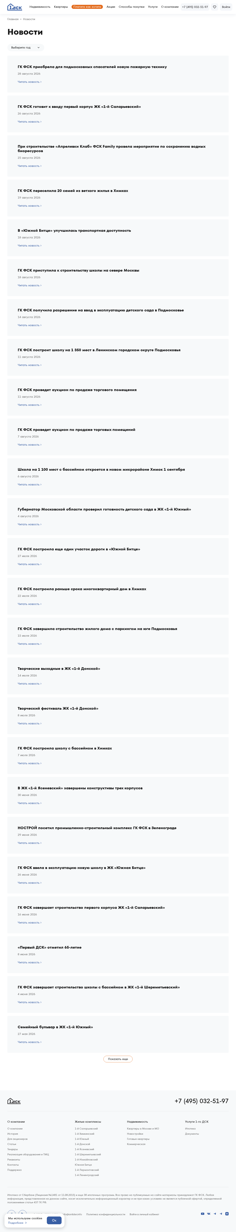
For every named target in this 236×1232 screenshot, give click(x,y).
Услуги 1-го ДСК (197, 1122)
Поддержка (14, 1170)
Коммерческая (136, 1144)
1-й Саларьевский (86, 1128)
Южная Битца (83, 1165)
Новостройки (135, 1134)
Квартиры (61, 7)
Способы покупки (131, 7)
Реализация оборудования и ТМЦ (28, 1154)
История (12, 1134)
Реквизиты (13, 1159)
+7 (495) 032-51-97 (202, 1101)
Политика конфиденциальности (105, 1214)
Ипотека (190, 1128)
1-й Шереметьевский (88, 1154)
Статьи (11, 1144)
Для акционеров (17, 1139)
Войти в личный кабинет (144, 1214)
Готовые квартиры (138, 1139)
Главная (13, 19)
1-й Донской (82, 1144)
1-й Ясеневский (84, 1149)
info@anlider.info (72, 1214)
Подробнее (15, 1223)
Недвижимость (40, 7)
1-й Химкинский (84, 1134)
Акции (111, 7)
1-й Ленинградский (87, 1175)
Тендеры (12, 1149)
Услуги (152, 7)
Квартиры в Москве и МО (143, 1128)
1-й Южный (82, 1139)
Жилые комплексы (88, 1122)
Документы (192, 1134)
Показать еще (118, 1059)
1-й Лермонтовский (87, 1170)
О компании (169, 7)
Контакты (13, 1165)
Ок (54, 1220)
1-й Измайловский (86, 1159)
